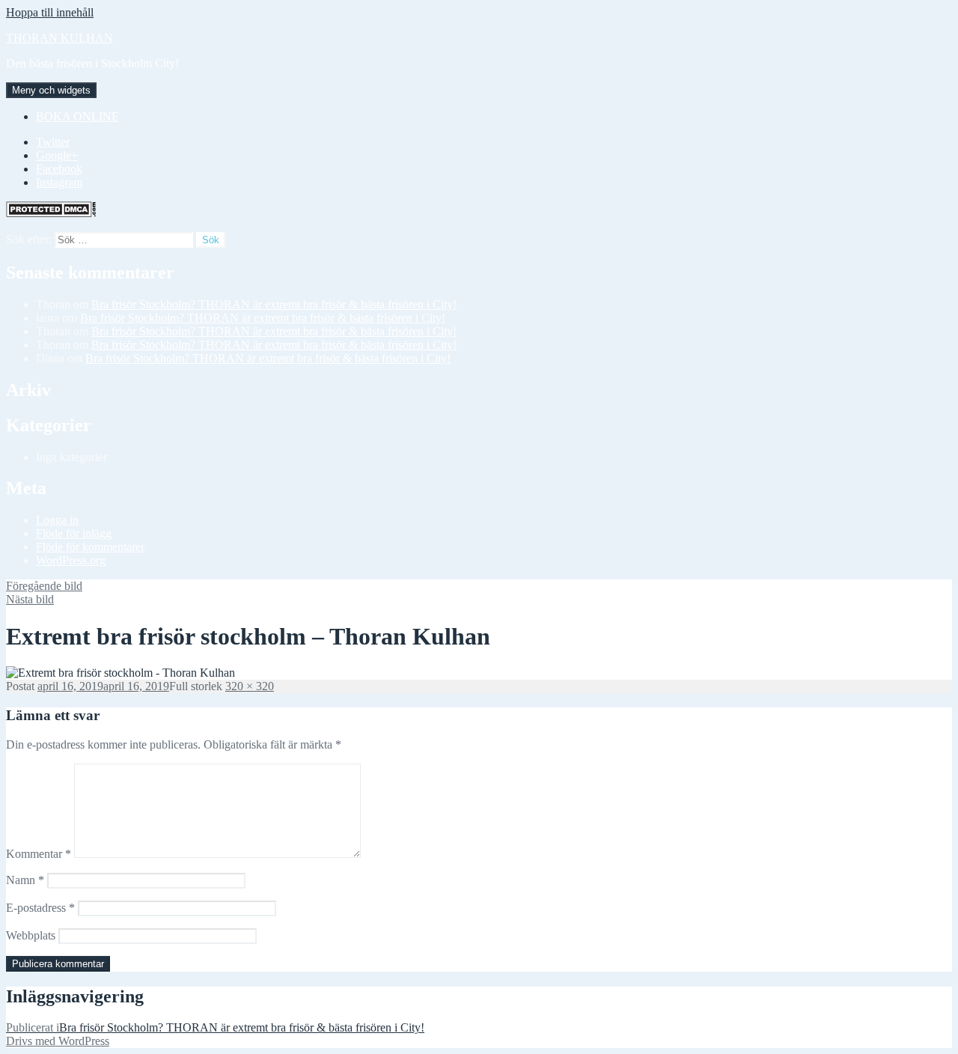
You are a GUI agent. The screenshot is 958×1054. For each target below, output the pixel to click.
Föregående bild (44, 585)
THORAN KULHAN (59, 37)
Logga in (57, 520)
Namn (25, 880)
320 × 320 (249, 686)
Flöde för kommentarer (90, 546)
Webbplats (30, 935)
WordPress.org (71, 560)
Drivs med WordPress (57, 1041)
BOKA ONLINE (77, 116)
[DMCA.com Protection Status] (51, 213)
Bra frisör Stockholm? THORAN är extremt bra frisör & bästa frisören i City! (274, 304)
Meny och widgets (51, 90)
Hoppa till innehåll (50, 12)
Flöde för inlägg (74, 533)
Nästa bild (30, 599)
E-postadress (40, 907)
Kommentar (38, 853)
